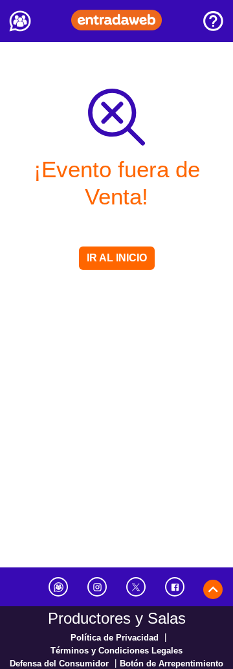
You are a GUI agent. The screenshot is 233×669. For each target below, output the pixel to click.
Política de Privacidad (115, 637)
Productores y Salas (117, 618)
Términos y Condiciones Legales (116, 650)
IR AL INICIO (117, 257)
